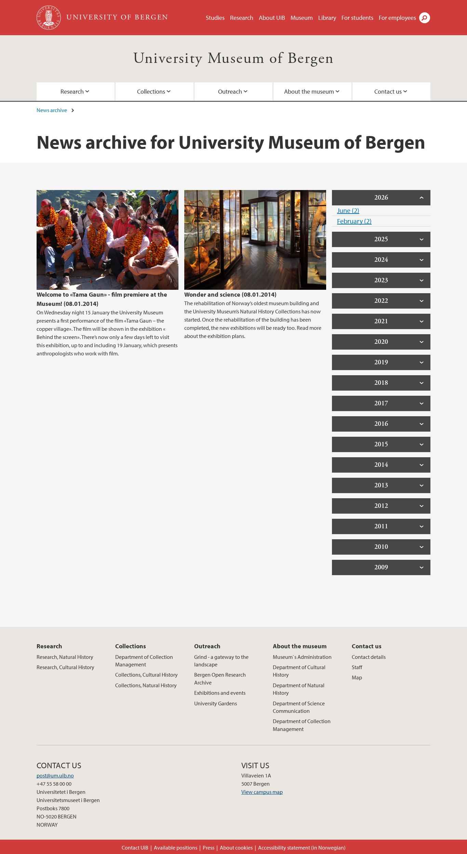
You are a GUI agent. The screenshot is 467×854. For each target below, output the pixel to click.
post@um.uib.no (55, 775)
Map (357, 677)
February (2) (354, 221)
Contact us (388, 91)
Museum (302, 18)
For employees (397, 18)
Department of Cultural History (299, 671)
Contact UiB (135, 847)
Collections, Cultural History (146, 674)
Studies (215, 18)
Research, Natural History (65, 656)
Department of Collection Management (144, 660)
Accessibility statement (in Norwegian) (302, 847)
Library (327, 18)
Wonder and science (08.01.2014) (230, 294)
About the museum (309, 91)
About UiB (272, 18)
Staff (357, 667)
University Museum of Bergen (233, 58)
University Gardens (215, 703)
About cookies (236, 847)
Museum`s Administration (302, 656)
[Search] (424, 17)
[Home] (49, 17)
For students (357, 18)
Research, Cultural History (65, 667)
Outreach (230, 91)
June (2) (348, 210)
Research (241, 18)
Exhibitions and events (219, 692)
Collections (151, 91)
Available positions (175, 847)
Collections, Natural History (146, 685)
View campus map (262, 791)
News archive (52, 110)
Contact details (369, 656)
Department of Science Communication (299, 707)
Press (208, 847)
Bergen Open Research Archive (220, 678)
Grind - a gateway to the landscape (221, 660)
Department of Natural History (298, 689)
